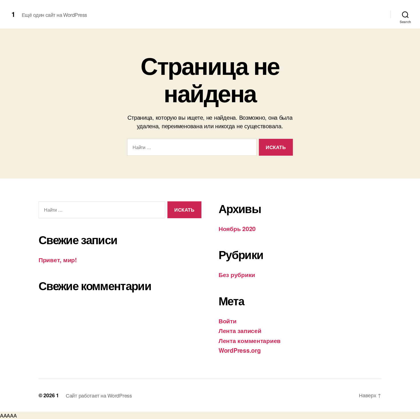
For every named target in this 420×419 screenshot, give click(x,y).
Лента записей (240, 330)
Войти (228, 320)
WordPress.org (240, 350)
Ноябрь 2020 (237, 228)
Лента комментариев (250, 340)
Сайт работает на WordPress (99, 395)
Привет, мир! (58, 259)
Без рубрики (237, 274)
